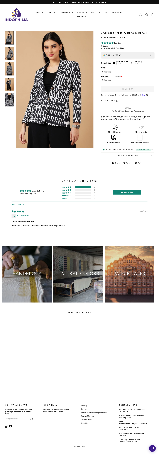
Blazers (52, 12)
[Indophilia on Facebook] (10, 426)
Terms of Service (87, 416)
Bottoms (103, 12)
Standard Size (122, 63)
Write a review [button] (127, 192)
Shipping (84, 405)
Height (111, 76)
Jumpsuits (81, 12)
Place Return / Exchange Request (94, 412)
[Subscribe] (31, 418)
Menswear (117, 12)
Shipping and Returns (127, 150)
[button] (107, 43)
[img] (18, 211)
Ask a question (128, 155)
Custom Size (140, 63)
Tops (92, 12)
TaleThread (79, 16)
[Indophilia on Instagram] (6, 426)
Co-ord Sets (66, 12)
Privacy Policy (86, 420)
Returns (84, 409)
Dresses (40, 12)
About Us (84, 423)
